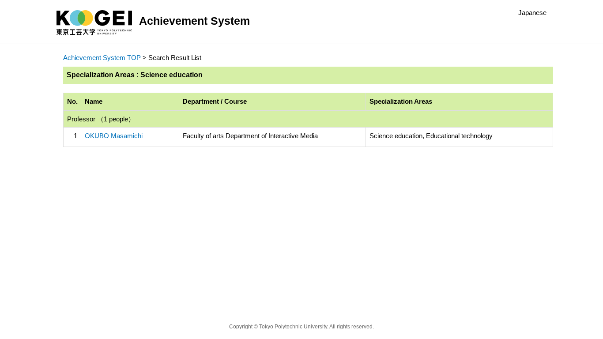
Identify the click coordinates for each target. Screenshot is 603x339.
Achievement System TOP (102, 57)
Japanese (532, 12)
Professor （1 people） (101, 119)
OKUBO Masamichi (114, 135)
